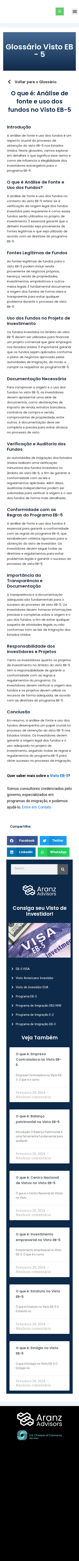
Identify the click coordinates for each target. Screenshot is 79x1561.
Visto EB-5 (59, 775)
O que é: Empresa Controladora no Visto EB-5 (38, 1060)
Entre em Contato (36, 807)
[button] (74, 11)
